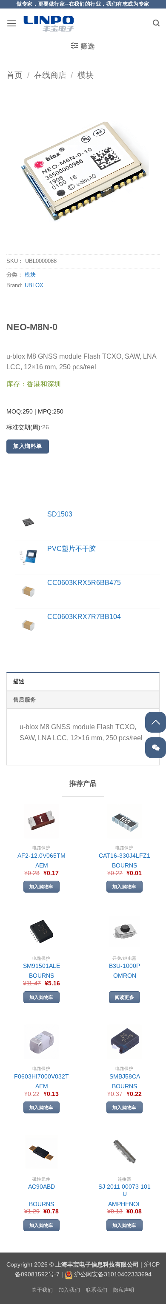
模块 (85, 75)
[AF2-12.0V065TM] (41, 821)
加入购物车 (41, 886)
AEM (41, 865)
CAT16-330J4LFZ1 (124, 856)
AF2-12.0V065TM (41, 856)
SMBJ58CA (124, 1076)
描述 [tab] (19, 681)
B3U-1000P (124, 966)
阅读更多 (124, 997)
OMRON (124, 976)
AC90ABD (41, 1187)
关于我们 (42, 1290)
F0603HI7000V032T (41, 1076)
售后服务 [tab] (24, 699)
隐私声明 (124, 1290)
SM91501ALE (41, 966)
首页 (14, 75)
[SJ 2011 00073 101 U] (124, 1152)
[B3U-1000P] (124, 931)
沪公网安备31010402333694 (113, 1274)
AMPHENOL (124, 1204)
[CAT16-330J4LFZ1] (124, 821)
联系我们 (96, 1290)
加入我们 (69, 1290)
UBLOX (34, 285)
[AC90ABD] (41, 1152)
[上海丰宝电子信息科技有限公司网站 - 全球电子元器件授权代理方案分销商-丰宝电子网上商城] (48, 23)
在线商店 (50, 75)
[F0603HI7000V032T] (41, 1042)
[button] (11, 23)
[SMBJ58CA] (124, 1042)
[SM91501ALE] (41, 931)
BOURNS (124, 865)
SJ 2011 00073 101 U (124, 1191)
